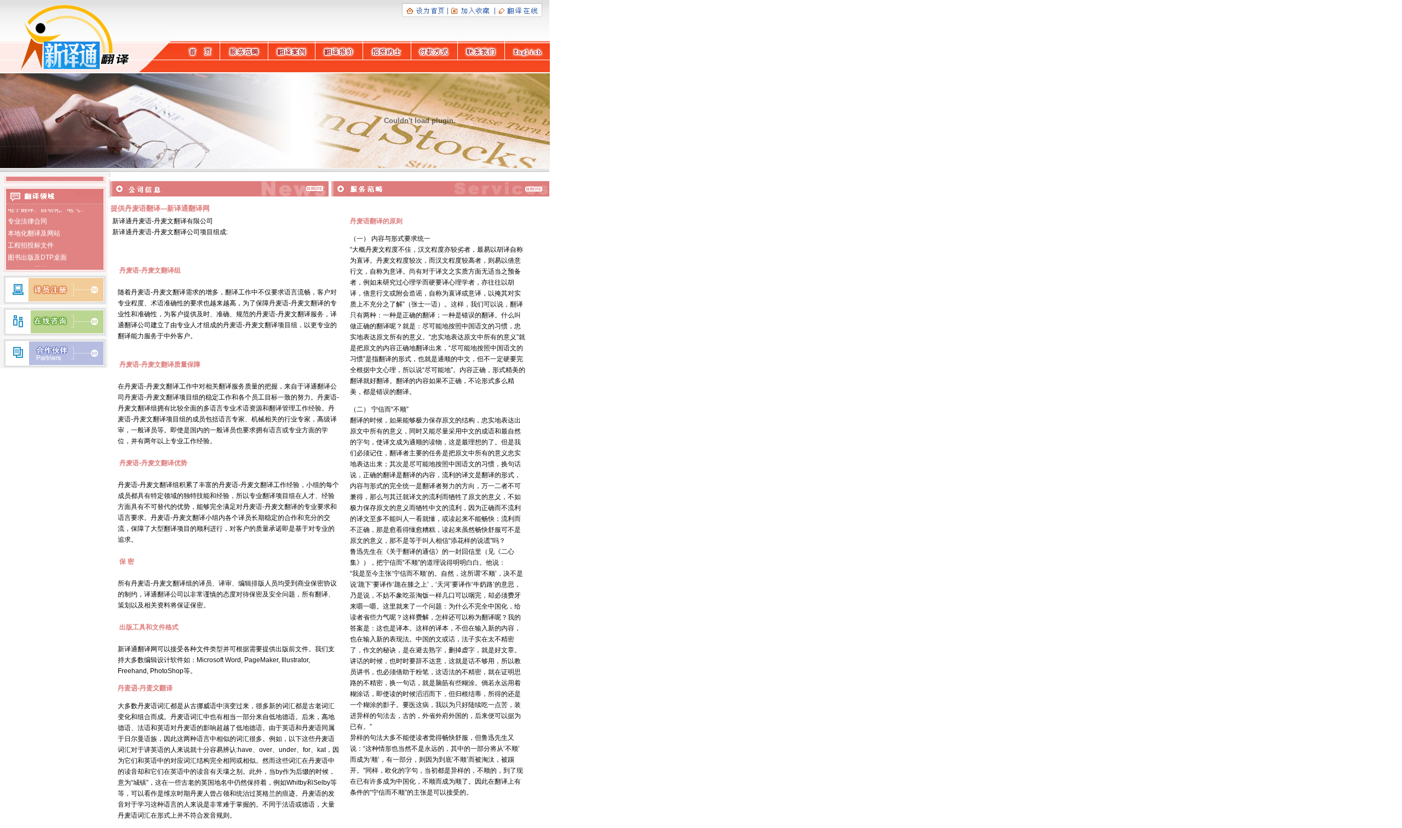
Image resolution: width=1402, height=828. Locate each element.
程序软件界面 (27, 264)
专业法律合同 (27, 216)
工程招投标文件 (31, 240)
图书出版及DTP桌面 (38, 252)
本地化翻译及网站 (34, 228)
